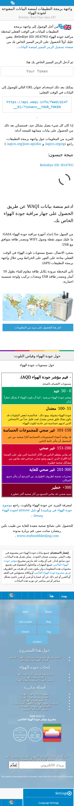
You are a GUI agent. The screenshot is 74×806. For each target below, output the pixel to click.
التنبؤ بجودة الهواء (34, 700)
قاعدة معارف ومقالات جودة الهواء (34, 674)
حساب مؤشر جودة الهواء (34, 697)
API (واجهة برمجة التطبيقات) (34, 706)
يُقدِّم (13, 765)
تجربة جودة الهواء (34, 677)
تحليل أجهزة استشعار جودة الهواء (34, 680)
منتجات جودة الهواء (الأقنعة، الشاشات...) (34, 703)
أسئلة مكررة (34, 687)
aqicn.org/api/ (55, 144)
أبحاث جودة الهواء (34, 667)
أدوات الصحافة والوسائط (34, 660)
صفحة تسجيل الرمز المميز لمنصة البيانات (45, 47)
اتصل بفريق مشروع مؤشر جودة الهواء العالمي (34, 657)
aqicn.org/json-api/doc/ (24, 144)
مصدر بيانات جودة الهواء (34, 694)
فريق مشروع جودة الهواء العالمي (52, 572)
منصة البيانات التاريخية (34, 709)
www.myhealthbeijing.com (38, 536)
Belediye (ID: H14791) (56, 165)
